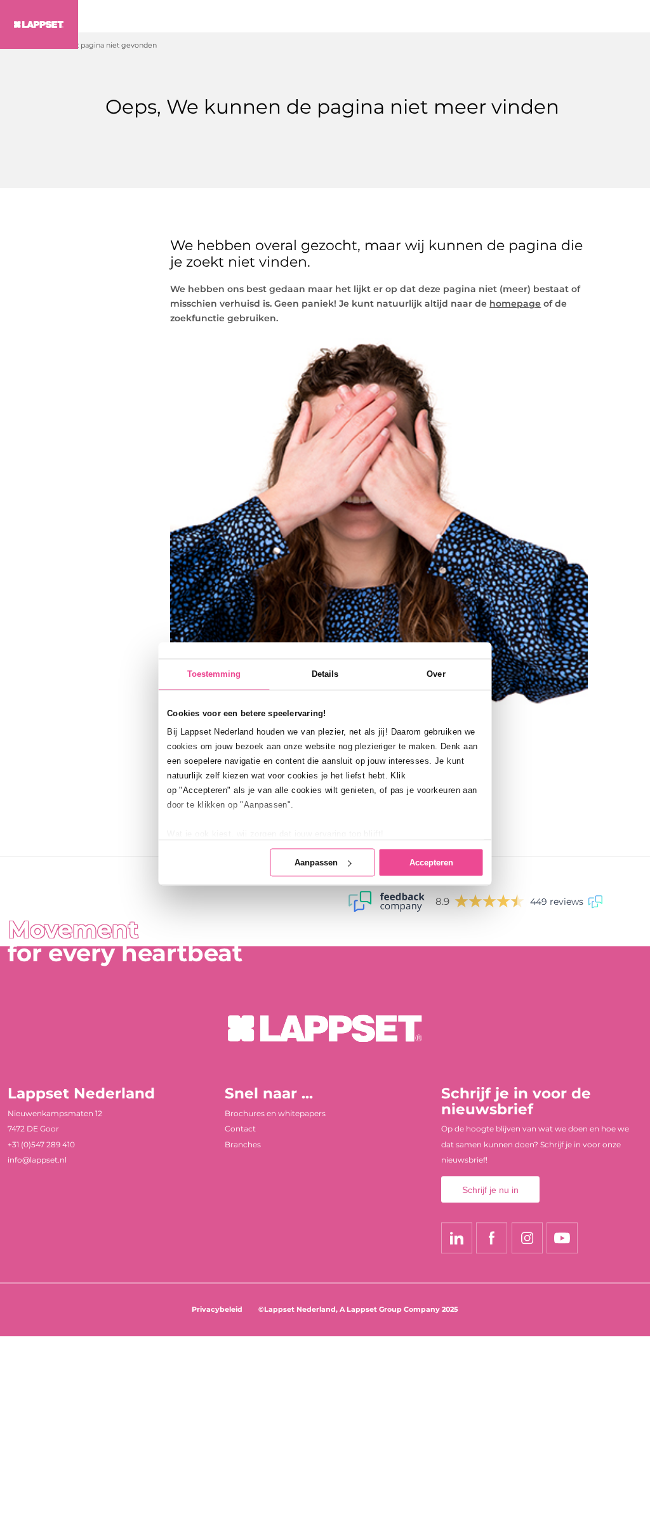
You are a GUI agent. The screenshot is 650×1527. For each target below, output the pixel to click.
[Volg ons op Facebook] (491, 1237)
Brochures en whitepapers (275, 1113)
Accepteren (431, 862)
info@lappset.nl (37, 1160)
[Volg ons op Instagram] (527, 1237)
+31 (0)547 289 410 (41, 1144)
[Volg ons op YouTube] (562, 1237)
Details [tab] (325, 674)
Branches (243, 1144)
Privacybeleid (217, 1309)
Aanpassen (316, 862)
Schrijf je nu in (490, 1190)
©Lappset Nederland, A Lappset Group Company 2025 (358, 1309)
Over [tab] (436, 674)
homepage (515, 303)
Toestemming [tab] (214, 674)
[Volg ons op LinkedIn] (456, 1237)
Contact (240, 1129)
